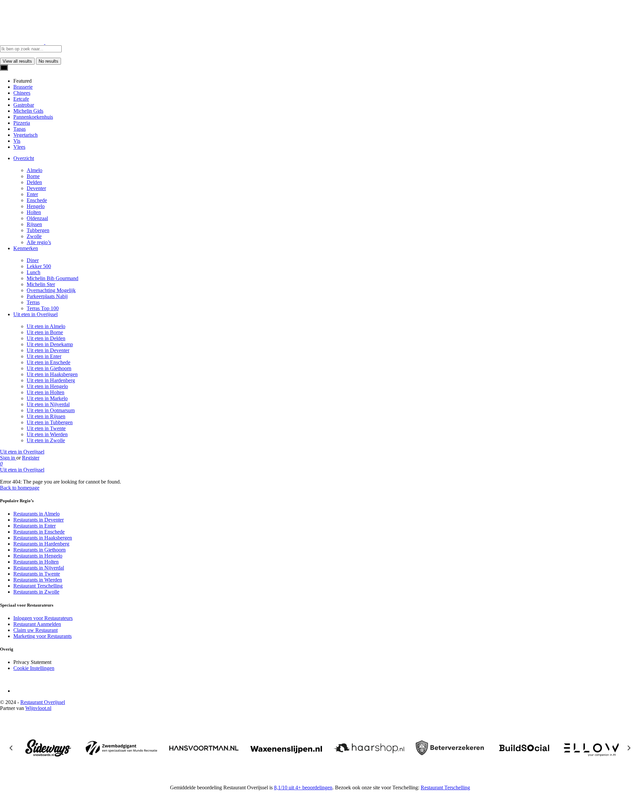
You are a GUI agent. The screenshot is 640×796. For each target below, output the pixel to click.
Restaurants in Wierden (37, 580)
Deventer (36, 188)
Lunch (33, 272)
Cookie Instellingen (33, 668)
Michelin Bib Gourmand (52, 278)
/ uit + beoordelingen (303, 787)
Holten (34, 212)
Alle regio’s (39, 242)
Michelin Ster (41, 284)
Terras (33, 302)
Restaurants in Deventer (38, 520)
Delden (34, 182)
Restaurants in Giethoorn (39, 550)
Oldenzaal (37, 218)
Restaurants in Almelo (36, 514)
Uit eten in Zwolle (46, 440)
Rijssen (34, 224)
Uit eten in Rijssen (46, 416)
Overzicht (23, 158)
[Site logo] (22, 42)
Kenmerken (25, 248)
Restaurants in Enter (34, 526)
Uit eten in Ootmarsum (51, 410)
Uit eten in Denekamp (50, 344)
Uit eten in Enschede (48, 362)
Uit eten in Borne (45, 332)
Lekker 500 (39, 266)
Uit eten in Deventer (48, 350)
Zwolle (34, 236)
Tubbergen (38, 230)
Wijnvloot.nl (38, 708)
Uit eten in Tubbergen (50, 422)
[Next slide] (628, 748)
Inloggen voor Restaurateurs (43, 618)
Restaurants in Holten (36, 562)
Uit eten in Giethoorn (49, 368)
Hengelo (36, 206)
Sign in (8, 458)
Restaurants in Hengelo (37, 556)
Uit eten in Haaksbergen (52, 374)
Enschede (37, 200)
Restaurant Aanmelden (37, 624)
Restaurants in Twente (36, 574)
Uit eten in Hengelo (47, 386)
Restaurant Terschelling (38, 586)
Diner (33, 260)
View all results (17, 61)
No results (48, 61)
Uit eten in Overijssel (35, 314)
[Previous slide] (11, 748)
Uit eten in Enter (44, 356)
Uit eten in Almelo (46, 326)
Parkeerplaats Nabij (47, 296)
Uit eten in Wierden (47, 434)
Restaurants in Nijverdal (38, 568)
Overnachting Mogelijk (51, 290)
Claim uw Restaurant (35, 630)
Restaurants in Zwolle (36, 592)
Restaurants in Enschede (39, 532)
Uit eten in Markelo (47, 398)
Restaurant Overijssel (42, 702)
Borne (33, 176)
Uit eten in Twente (46, 428)
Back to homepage (19, 488)
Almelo (34, 170)
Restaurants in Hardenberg (41, 544)
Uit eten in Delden (46, 338)
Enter (32, 194)
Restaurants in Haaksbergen (42, 538)
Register (30, 458)
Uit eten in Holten (45, 392)
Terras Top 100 (43, 308)
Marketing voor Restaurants (42, 636)
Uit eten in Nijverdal (48, 404)
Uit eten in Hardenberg (51, 380)
